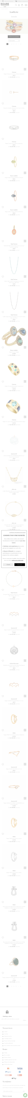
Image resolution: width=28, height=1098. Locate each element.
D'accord (19, 564)
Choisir (8, 564)
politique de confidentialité (17, 560)
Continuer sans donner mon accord (17, 532)
